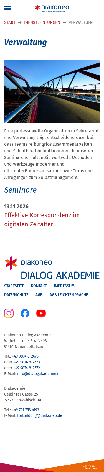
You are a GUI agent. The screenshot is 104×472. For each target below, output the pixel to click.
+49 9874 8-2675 (25, 356)
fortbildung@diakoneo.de (39, 415)
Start (10, 22)
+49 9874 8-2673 (26, 362)
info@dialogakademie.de (39, 373)
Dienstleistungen (42, 22)
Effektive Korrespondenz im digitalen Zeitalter (42, 219)
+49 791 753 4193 (25, 409)
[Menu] (8, 8)
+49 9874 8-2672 (26, 368)
